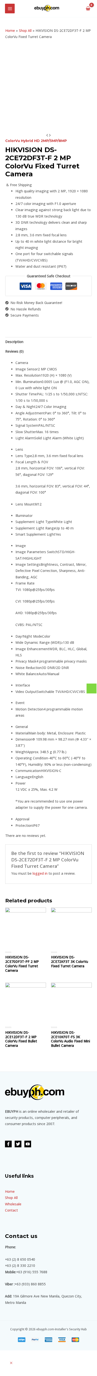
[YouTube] (27, 1144)
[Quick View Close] (11, 1363)
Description (14, 341)
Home (10, 30)
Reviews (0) (14, 351)
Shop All (25, 30)
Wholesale (13, 1204)
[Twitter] (18, 1144)
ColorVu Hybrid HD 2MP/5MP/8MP (36, 141)
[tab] (48, 342)
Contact (11, 1210)
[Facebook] (8, 1144)
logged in (40, 873)
